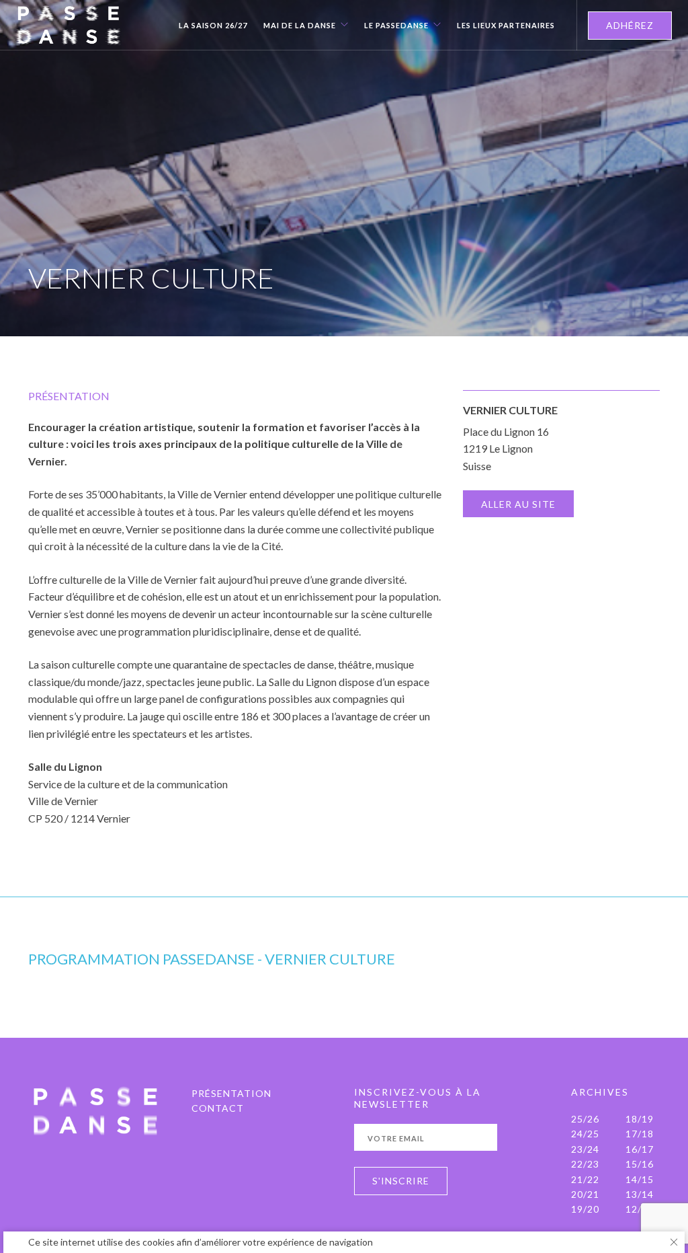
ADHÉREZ (630, 25)
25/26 (585, 1119)
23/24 (585, 1149)
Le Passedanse (396, 26)
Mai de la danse (299, 26)
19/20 (585, 1209)
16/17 (640, 1149)
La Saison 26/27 (213, 26)
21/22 (585, 1179)
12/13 (640, 1209)
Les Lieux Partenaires (506, 26)
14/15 (640, 1179)
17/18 (640, 1133)
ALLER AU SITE (518, 504)
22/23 (585, 1164)
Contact (217, 1108)
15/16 (640, 1164)
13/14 (640, 1194)
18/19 (640, 1119)
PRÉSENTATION (231, 1093)
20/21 (585, 1194)
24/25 (585, 1133)
